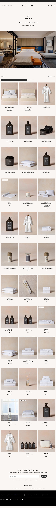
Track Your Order (18, 488)
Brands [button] (5, 5)
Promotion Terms (28, 488)
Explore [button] (10, 5)
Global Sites (42, 488)
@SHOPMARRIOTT (28, 485)
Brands (2, 69)
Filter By (3, 80)
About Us (12, 488)
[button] (54, 5)
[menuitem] (2, 5)
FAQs (23, 488)
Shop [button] (2, 5)
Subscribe (44, 476)
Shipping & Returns (35, 488)
